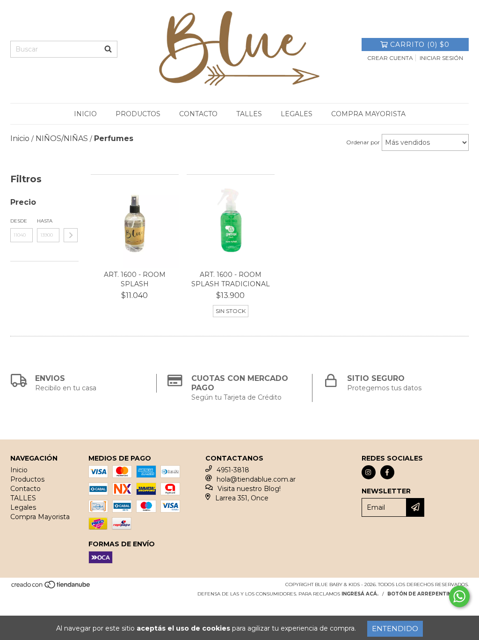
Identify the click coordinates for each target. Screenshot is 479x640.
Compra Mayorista (368, 114)
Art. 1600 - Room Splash (135, 279)
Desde (18, 221)
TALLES (249, 114)
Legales (296, 114)
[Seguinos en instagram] (369, 472)
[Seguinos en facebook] (387, 472)
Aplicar (71, 235)
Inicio (85, 114)
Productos (138, 114)
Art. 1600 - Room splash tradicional (230, 279)
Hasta (44, 221)
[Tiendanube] (51, 587)
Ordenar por (363, 142)
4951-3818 (233, 470)
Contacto (198, 114)
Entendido (395, 628)
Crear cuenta (390, 57)
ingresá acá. (359, 594)
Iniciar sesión (441, 57)
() (420, 44)
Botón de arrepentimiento (428, 594)
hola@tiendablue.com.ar (256, 479)
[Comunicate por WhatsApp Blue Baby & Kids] (459, 596)
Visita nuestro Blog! (249, 488)
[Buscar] (108, 49)
